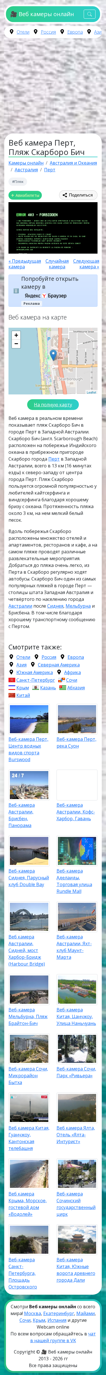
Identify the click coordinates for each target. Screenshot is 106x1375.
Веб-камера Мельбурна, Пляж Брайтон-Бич (27, 1016)
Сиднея (55, 606)
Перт (54, 459)
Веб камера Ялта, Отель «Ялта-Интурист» (76, 1135)
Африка (72, 672)
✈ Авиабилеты (25, 195)
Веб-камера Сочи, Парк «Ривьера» (76, 1072)
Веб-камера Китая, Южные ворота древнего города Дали (76, 1270)
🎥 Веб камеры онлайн (42, 14)
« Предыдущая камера (24, 263)
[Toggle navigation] (90, 14)
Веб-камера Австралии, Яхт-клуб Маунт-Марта (74, 947)
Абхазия (76, 688)
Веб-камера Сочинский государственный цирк (76, 1204)
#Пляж (17, 181)
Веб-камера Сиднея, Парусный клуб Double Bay (28, 878)
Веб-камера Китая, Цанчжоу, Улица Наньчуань (76, 1016)
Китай (23, 695)
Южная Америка (34, 672)
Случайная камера (57, 263)
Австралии (20, 606)
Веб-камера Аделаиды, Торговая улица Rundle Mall (74, 881)
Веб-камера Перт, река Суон (76, 742)
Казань (48, 688)
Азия (99, 32)
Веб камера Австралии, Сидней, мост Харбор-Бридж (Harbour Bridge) (26, 950)
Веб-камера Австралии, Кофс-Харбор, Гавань (76, 812)
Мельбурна (78, 606)
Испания (56, 1320)
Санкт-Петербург (35, 680)
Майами (85, 1313)
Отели (23, 32)
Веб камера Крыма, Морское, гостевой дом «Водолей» (27, 1204)
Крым (22, 688)
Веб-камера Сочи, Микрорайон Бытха (28, 1075)
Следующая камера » (86, 263)
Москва (32, 1313)
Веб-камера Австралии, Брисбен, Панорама (21, 815)
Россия (48, 32)
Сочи (71, 680)
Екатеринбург (58, 1313)
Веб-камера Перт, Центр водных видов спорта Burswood (28, 749)
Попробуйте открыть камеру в (50, 283)
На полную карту (53, 405)
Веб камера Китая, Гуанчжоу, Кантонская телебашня (28, 1138)
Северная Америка (59, 665)
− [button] (16, 343)
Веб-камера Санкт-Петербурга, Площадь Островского (22, 1273)
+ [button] (16, 335)
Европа (75, 32)
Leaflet (91, 392)
